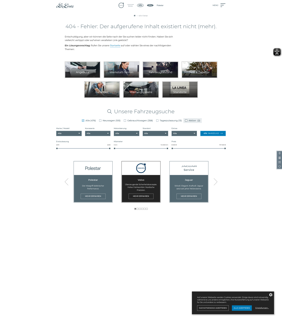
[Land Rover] (140, 5)
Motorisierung (120, 128)
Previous (66, 181)
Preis (174, 141)
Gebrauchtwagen (140, 120)
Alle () (90, 120)
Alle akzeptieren (242, 308)
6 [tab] (147, 209)
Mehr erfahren (93, 196)
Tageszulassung (171, 120)
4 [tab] (142, 209)
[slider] (57, 148)
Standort (147, 128)
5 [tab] (144, 209)
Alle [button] (59, 133)
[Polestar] (160, 5)
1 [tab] (135, 209)
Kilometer (118, 141)
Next (215, 181)
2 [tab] (137, 209)
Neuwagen (112, 120)
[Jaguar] (130, 5)
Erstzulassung (62, 141)
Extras (174, 128)
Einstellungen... (262, 308)
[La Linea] (65, 5)
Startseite (115, 45)
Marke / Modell (62, 128)
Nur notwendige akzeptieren (213, 308)
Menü (215, 5)
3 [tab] (140, 209)
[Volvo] (121, 5)
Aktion (194, 120)
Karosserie (90, 128)
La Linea (134, 16)
